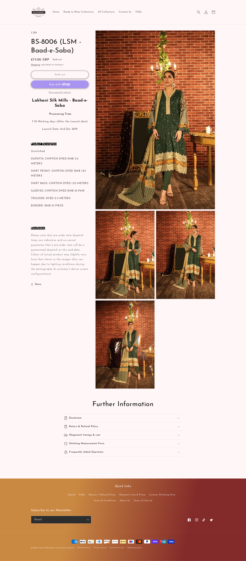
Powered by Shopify (65, 548)
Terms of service (116, 548)
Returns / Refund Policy (102, 495)
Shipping (35, 65)
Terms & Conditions (105, 500)
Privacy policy (100, 548)
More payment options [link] (60, 92)
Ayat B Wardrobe (47, 548)
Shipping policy (134, 548)
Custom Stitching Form (162, 495)
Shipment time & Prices (132, 495)
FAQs (82, 495)
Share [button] (38, 284)
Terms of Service (143, 500)
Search (72, 495)
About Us (125, 500)
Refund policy (83, 548)
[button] (198, 12)
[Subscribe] (87, 520)
